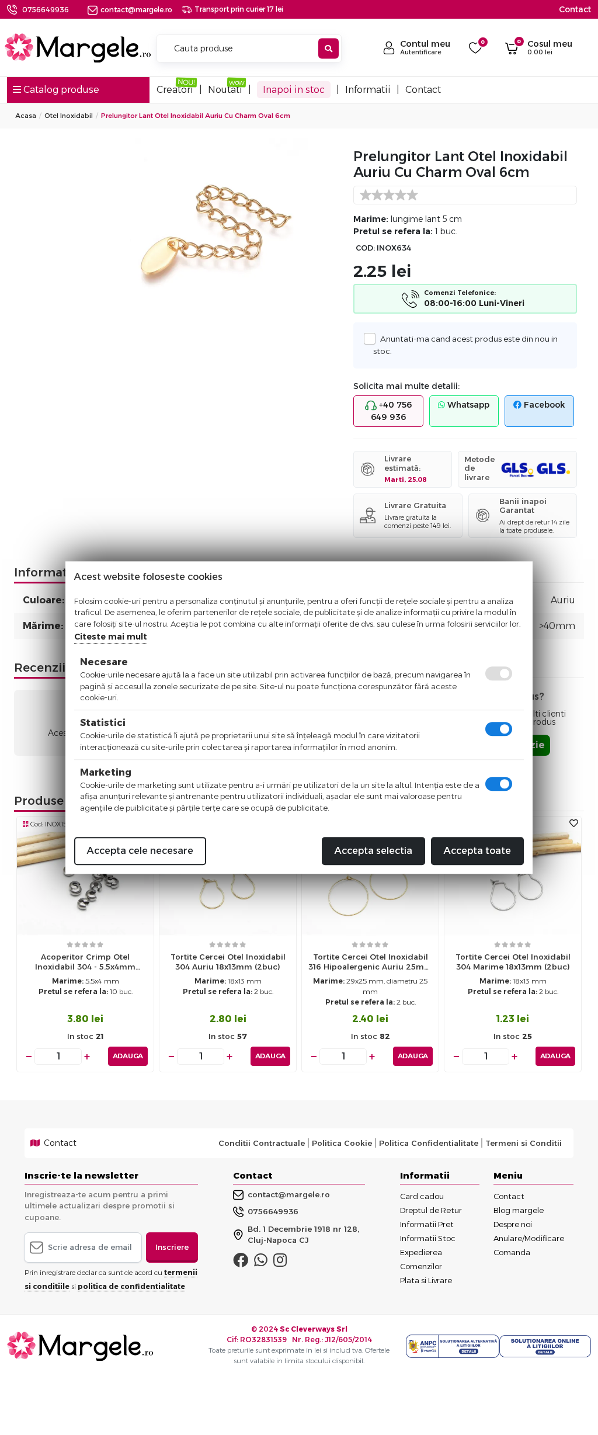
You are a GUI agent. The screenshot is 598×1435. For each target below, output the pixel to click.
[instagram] (280, 1262)
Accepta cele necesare (140, 850)
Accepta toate (477, 850)
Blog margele (518, 1210)
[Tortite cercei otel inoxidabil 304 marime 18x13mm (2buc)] (512, 882)
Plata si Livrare (426, 1280)
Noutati (225, 89)
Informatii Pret (427, 1224)
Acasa (25, 116)
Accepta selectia (373, 850)
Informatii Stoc (428, 1238)
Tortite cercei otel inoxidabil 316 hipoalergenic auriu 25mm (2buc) (370, 964)
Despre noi (512, 1224)
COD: (365, 248)
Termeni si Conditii (523, 1143)
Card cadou (422, 1196)
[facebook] (240, 1262)
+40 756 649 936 (391, 410)
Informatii (368, 89)
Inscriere (172, 1247)
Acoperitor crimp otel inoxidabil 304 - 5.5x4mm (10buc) (85, 964)
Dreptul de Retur (431, 1210)
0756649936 (45, 9)
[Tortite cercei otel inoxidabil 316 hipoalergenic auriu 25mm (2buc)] (370, 882)
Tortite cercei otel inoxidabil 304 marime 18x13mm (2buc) (513, 961)
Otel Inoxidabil (68, 116)
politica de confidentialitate (131, 1286)
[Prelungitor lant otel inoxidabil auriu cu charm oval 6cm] (215, 230)
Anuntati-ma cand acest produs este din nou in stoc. (465, 344)
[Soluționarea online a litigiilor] (545, 1346)
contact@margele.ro (136, 9)
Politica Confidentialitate (428, 1143)
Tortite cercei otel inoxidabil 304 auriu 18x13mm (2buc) (228, 961)
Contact (575, 9)
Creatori (175, 89)
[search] (328, 49)
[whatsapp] (260, 1262)
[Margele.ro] (78, 47)
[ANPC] (453, 1346)
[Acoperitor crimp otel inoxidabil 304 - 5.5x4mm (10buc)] (85, 882)
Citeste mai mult (110, 636)
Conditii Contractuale (261, 1143)
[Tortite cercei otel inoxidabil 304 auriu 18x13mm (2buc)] (227, 882)
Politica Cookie (342, 1143)
